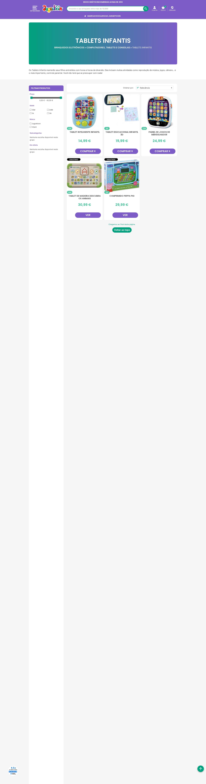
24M (51, 110)
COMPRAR (88, 151)
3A (50, 113)
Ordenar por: (128, 88)
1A (33, 113)
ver (88, 215)
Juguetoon (36, 123)
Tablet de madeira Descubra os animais (85, 197)
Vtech (34, 127)
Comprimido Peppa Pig (121, 196)
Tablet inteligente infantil (85, 132)
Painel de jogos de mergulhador (159, 133)
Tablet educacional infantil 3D (122, 133)
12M (33, 110)
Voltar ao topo (122, 230)
